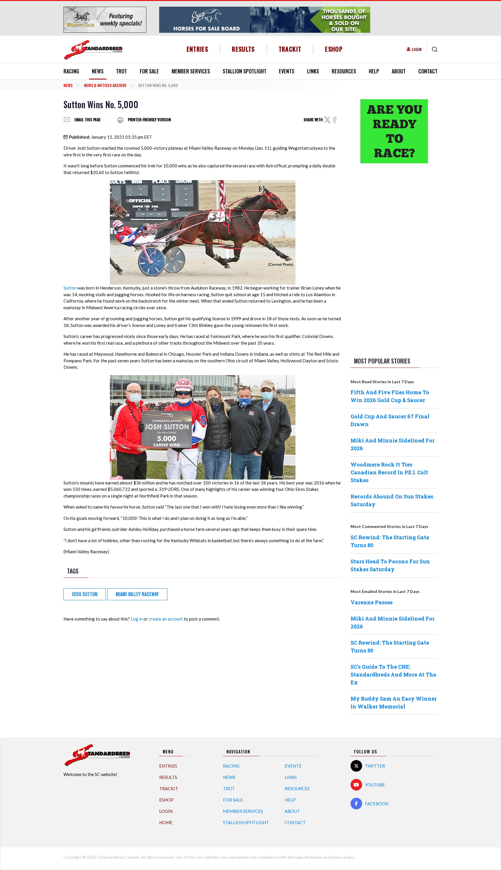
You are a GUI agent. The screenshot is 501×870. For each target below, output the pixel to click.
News (98, 71)
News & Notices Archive (105, 85)
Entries (197, 48)
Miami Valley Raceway (137, 594)
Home (166, 822)
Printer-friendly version (149, 119)
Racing (71, 71)
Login (417, 49)
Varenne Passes (372, 602)
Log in (137, 618)
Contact (428, 71)
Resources (344, 71)
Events (286, 71)
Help (374, 71)
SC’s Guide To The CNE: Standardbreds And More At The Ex (393, 674)
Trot (121, 71)
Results (243, 48)
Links (313, 71)
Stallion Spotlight (244, 71)
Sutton (70, 287)
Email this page (88, 119)
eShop (334, 48)
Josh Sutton (84, 594)
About (399, 71)
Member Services (191, 71)
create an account (166, 618)
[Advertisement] (394, 259)
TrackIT (290, 48)
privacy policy (342, 857)
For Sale (149, 71)
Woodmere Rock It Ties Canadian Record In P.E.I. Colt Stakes (389, 472)
